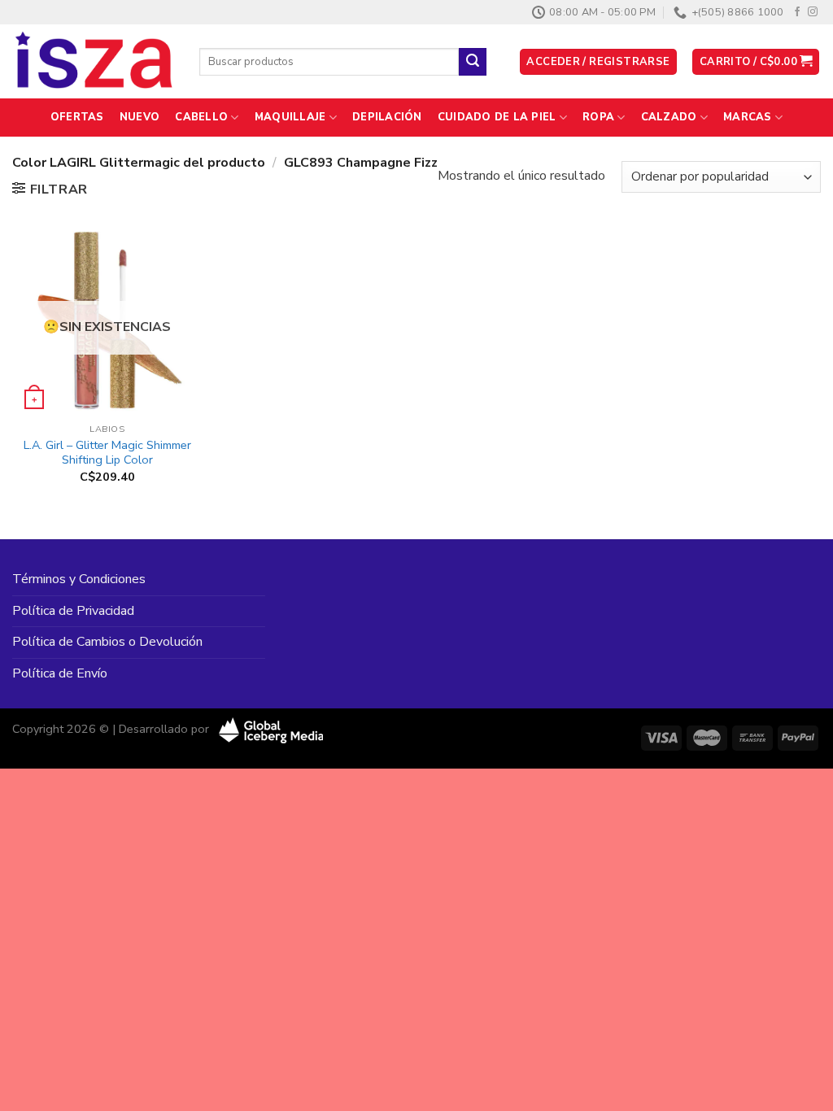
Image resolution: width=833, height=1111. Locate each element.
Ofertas (77, 117)
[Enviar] (472, 62)
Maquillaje (290, 117)
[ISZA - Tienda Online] (93, 61)
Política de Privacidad (73, 611)
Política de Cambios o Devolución (107, 642)
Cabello (201, 117)
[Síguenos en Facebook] (797, 12)
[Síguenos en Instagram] (813, 12)
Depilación (387, 117)
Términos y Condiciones (79, 579)
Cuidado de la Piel (497, 117)
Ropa (598, 117)
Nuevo (139, 117)
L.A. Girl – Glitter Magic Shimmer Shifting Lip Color (107, 453)
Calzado (669, 117)
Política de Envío (59, 673)
